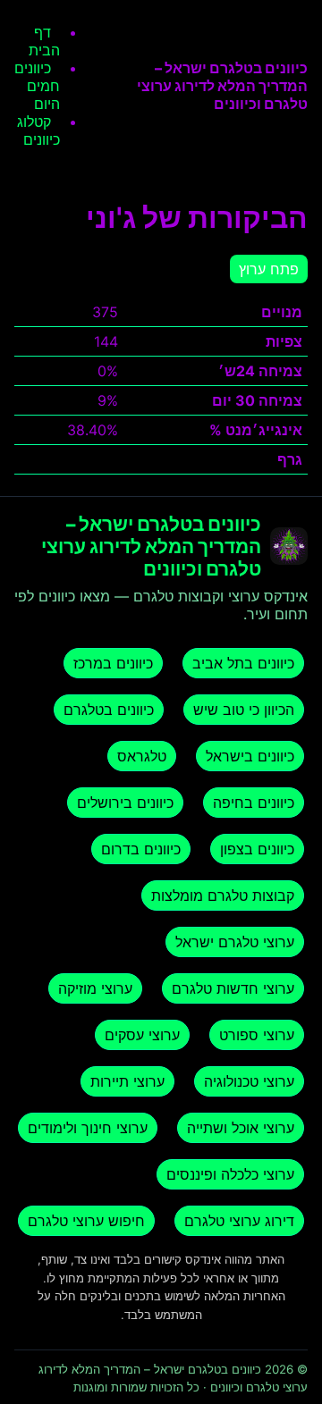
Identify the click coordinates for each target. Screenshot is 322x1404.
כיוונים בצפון (257, 849)
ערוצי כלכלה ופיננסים (230, 1174)
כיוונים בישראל (250, 756)
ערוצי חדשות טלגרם (233, 988)
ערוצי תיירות (127, 1081)
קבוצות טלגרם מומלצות (222, 895)
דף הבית (44, 41)
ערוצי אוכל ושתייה (240, 1128)
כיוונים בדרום (141, 849)
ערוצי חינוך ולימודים (88, 1128)
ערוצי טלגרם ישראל (234, 942)
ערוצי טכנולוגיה (249, 1081)
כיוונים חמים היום (37, 86)
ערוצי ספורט (256, 1035)
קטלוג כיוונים (38, 130)
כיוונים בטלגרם (109, 710)
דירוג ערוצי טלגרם (239, 1221)
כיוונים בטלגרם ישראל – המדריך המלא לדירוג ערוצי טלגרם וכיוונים (222, 86)
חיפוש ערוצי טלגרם (86, 1221)
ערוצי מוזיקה (95, 988)
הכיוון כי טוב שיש (243, 710)
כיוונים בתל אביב (243, 663)
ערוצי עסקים (142, 1035)
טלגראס (141, 756)
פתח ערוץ (269, 269)
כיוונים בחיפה (253, 802)
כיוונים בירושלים (125, 802)
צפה (105, 459)
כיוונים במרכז (113, 663)
